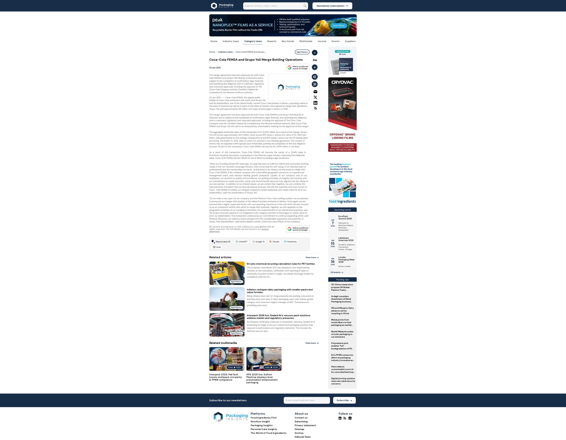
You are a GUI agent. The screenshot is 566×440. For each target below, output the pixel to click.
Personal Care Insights (264, 429)
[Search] (305, 6)
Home (213, 41)
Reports (271, 41)
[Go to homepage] (231, 421)
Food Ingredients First (264, 417)
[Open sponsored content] (283, 35)
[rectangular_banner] (342, 203)
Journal (322, 41)
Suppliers (350, 41)
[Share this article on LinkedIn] (315, 103)
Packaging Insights (262, 425)
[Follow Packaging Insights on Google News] (350, 419)
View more (311, 257)
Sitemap (299, 429)
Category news (253, 41)
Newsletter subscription (330, 5)
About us (301, 413)
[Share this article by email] (315, 92)
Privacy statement (305, 425)
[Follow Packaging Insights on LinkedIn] (340, 419)
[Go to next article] (315, 84)
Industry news (231, 41)
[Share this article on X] (315, 98)
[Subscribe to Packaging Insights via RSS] (315, 109)
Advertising (301, 421)
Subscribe (343, 400)
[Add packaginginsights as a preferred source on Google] (298, 67)
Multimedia (305, 41)
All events (335, 272)
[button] (241, 241)
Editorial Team (303, 436)
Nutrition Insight (260, 421)
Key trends (288, 41)
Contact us (301, 417)
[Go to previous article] (315, 77)
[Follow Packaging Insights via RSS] (345, 419)
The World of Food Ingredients (268, 433)
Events (335, 41)
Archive (299, 433)
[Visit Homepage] (222, 10)
